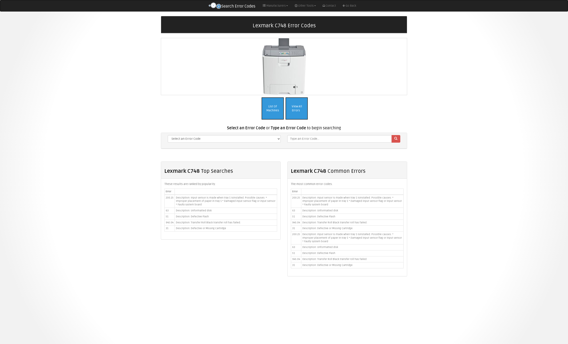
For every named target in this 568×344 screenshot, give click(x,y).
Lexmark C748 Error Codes (284, 25)
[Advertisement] (284, 312)
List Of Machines (272, 108)
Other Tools (306, 6)
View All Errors (296, 108)
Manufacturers (276, 6)
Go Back (351, 6)
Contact (331, 6)
